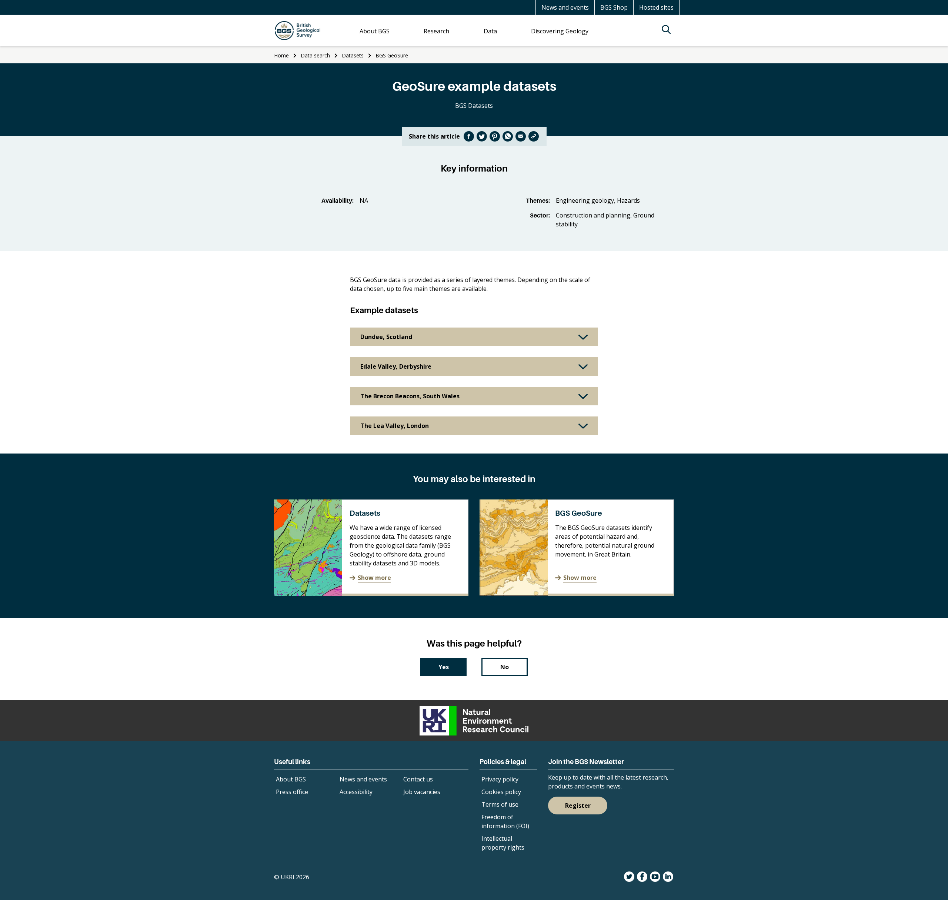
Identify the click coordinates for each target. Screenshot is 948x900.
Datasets (353, 55)
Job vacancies (421, 792)
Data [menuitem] (490, 31)
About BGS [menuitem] (375, 31)
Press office (292, 792)
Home (281, 55)
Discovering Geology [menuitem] (559, 31)
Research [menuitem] (436, 31)
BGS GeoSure (391, 55)
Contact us (418, 779)
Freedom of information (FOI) (505, 821)
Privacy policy (499, 779)
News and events (565, 7)
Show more (374, 578)
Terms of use (499, 804)
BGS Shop (614, 7)
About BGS (291, 779)
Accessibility (356, 792)
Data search (315, 55)
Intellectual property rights (502, 842)
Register (578, 805)
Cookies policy (501, 792)
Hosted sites (656, 7)
